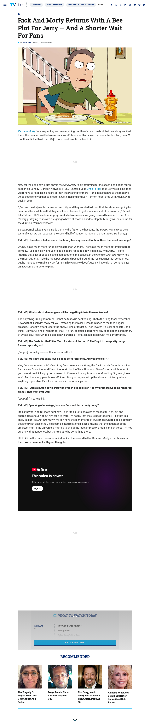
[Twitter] (116, 4)
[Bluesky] (134, 4)
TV (19, 14)
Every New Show (54, 4)
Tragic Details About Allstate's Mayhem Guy (58, 696)
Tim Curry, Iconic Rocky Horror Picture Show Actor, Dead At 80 (89, 697)
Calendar (36, 4)
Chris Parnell (94, 189)
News (100, 4)
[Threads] (120, 4)
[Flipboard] (125, 4)
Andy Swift (28, 42)
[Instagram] (130, 4)
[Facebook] (111, 4)
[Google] (139, 4)
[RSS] (144, 4)
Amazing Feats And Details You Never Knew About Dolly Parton (118, 697)
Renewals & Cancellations (81, 4)
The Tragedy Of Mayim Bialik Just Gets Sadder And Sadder (27, 697)
